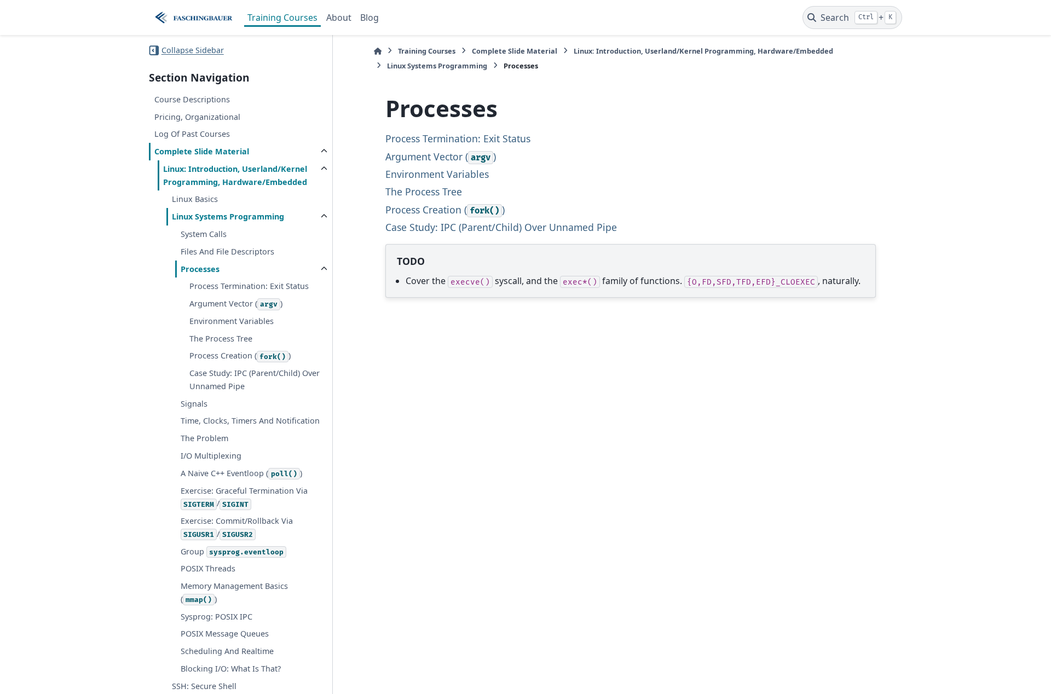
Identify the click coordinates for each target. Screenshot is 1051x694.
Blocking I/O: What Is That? (231, 668)
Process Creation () (240, 355)
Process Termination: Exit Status (249, 286)
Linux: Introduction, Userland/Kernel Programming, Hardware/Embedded (235, 175)
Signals (194, 403)
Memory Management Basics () (234, 592)
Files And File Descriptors (227, 251)
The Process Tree (220, 338)
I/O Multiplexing (211, 455)
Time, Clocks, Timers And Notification (250, 420)
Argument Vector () (235, 303)
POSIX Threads (208, 568)
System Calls (204, 234)
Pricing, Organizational (197, 117)
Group (232, 551)
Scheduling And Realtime (227, 651)
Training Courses (282, 17)
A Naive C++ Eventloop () (241, 473)
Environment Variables (231, 321)
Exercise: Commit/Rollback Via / (237, 527)
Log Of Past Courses (192, 134)
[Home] (378, 51)
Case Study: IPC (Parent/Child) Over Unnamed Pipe (254, 379)
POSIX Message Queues (225, 633)
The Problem (204, 438)
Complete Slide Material (201, 151)
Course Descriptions (192, 99)
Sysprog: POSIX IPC (216, 616)
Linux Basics (195, 199)
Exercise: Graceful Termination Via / (244, 497)
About (338, 17)
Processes (200, 269)
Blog (369, 17)
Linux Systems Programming (228, 216)
